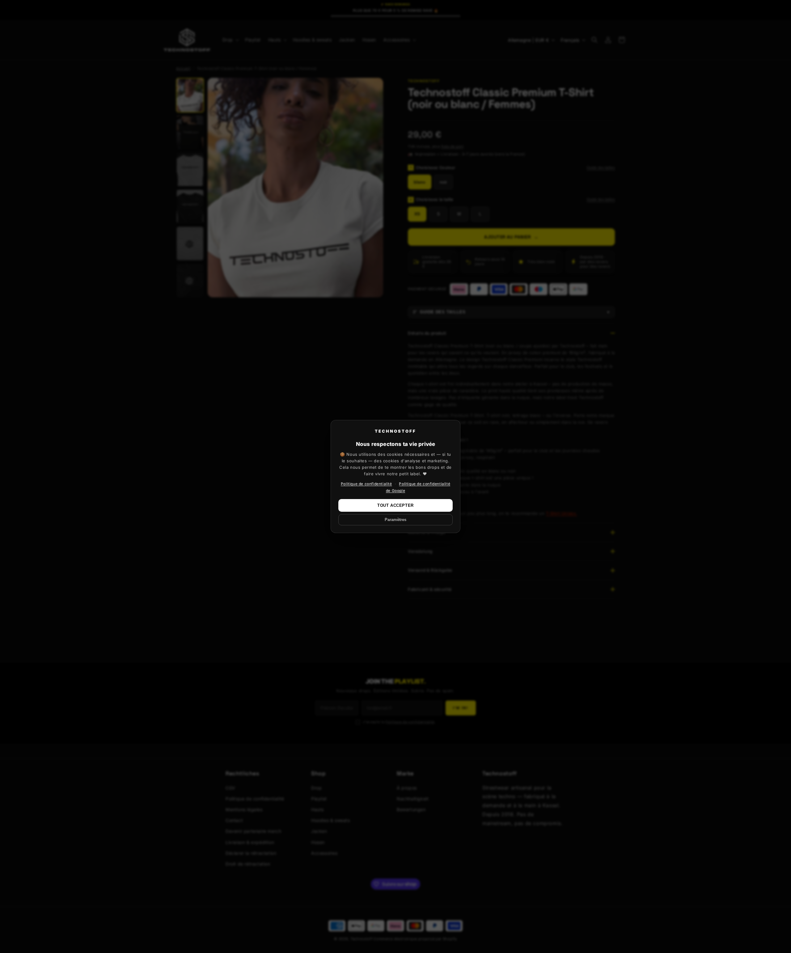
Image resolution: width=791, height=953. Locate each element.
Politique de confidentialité (366, 483)
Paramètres (395, 520)
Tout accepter (395, 505)
